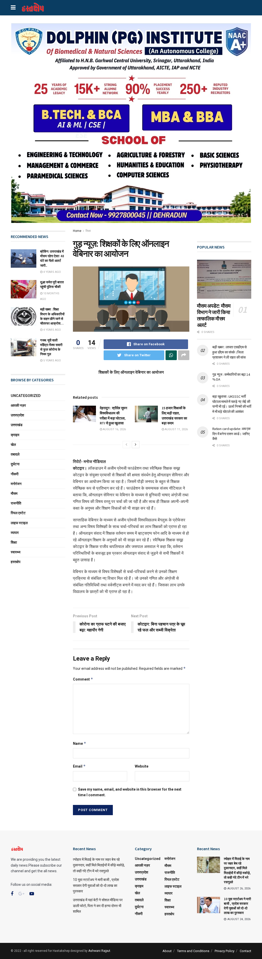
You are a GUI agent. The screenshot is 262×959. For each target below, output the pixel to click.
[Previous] (126, 444)
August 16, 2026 (114, 429)
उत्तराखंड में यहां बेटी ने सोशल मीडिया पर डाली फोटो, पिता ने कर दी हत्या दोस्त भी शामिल (98, 905)
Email (79, 766)
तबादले (15, 454)
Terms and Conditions (193, 951)
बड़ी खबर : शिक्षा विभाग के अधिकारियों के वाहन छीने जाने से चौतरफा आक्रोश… (52, 316)
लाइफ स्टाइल (19, 523)
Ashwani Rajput (99, 951)
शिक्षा (88, 231)
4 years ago (51, 272)
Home (77, 231)
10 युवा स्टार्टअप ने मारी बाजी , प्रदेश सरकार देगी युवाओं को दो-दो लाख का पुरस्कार (96, 885)
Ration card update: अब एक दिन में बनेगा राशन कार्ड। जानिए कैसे (231, 433)
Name (79, 743)
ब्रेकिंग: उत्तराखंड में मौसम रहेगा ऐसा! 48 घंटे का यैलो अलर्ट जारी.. (52, 258)
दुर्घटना (15, 464)
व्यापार (15, 533)
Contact (245, 951)
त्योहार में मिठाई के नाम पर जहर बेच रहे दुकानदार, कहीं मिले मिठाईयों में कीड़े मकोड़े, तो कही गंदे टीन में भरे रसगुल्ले (99, 865)
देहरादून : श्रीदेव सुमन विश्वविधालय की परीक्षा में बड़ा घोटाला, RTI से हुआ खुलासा (113, 415)
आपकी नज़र (18, 405)
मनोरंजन (16, 484)
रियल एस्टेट (18, 513)
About (167, 951)
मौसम (14, 493)
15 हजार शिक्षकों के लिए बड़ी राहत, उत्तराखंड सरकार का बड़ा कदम (174, 415)
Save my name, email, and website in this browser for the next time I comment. (129, 792)
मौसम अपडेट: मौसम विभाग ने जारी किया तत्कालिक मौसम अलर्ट (214, 315)
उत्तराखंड (17, 425)
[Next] (135, 444)
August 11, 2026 (176, 429)
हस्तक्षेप (15, 562)
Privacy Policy (224, 951)
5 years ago (51, 360)
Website (141, 766)
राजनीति (16, 503)
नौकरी (14, 474)
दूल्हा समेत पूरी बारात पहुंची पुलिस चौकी (52, 284)
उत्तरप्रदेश (17, 415)
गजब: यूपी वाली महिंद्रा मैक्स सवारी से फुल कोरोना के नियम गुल (51, 347)
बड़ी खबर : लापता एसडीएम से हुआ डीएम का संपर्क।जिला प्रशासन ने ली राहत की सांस (229, 352)
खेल (13, 445)
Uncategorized (26, 396)
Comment (83, 679)
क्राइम (15, 435)
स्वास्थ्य (15, 552)
